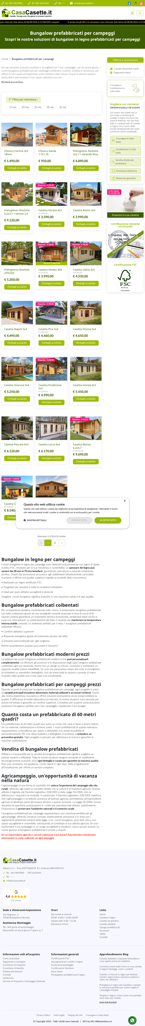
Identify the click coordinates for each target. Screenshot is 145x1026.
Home (4, 59)
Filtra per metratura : (25, 99)
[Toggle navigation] (132, 13)
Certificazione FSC (60, 958)
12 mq (12, 107)
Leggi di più (106, 512)
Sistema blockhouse (12, 971)
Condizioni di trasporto (14, 965)
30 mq (50, 107)
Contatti (103, 937)
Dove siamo (57, 971)
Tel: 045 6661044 (40, 3)
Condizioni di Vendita (13, 968)
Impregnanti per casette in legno (67, 962)
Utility (102, 934)
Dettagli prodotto (17, 168)
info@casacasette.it (83, 3)
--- (12, 877)
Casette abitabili (107, 924)
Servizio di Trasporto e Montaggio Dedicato (24, 981)
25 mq (37, 107)
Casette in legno (107, 918)
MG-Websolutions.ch (101, 1021)
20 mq (25, 107)
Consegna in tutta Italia (97, 1015)
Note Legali (59, 1015)
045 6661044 (34, 873)
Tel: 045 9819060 (13, 3)
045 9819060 (17, 873)
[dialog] (72, 513)
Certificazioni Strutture (62, 968)
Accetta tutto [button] (108, 520)
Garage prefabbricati (110, 927)
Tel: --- (61, 3)
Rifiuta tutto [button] (79, 520)
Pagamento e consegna (14, 962)
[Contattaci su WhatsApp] (132, 1020)
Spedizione (8, 978)
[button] (35, 520)
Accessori (104, 931)
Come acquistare (11, 958)
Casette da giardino (109, 921)
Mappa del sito (75, 1015)
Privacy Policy (43, 1015)
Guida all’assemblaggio (62, 965)
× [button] (124, 501)
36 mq (62, 107)
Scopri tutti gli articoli (108, 1002)
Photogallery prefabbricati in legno (68, 975)
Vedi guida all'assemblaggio (20, 927)
